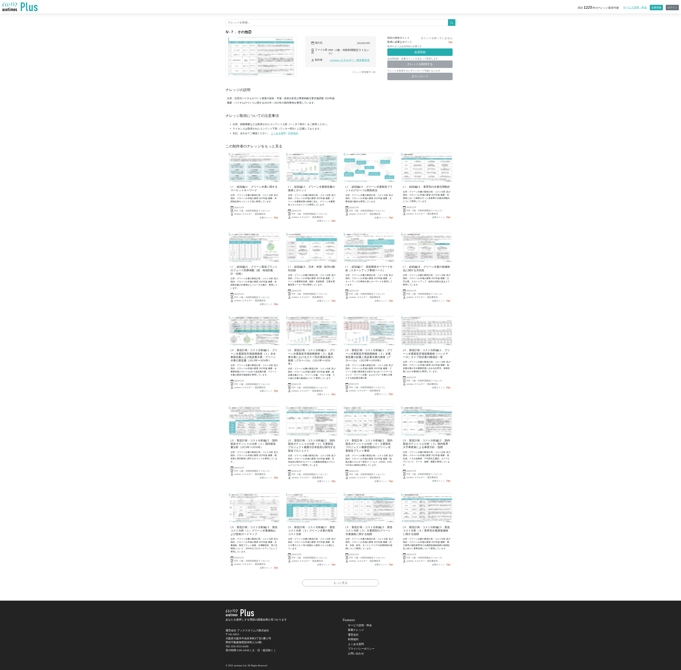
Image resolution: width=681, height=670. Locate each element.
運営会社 (353, 634)
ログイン (672, 7)
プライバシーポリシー (361, 648)
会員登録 (656, 7)
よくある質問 (278, 133)
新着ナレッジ (356, 629)
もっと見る (340, 582)
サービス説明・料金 (635, 7)
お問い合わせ (356, 653)
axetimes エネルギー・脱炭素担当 (350, 60)
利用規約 (293, 133)
